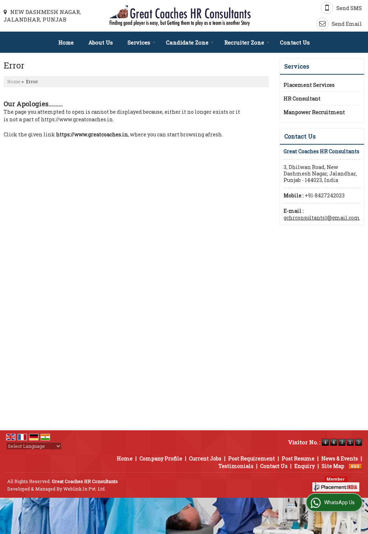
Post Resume (298, 458)
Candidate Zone (187, 42)
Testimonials (235, 466)
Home (66, 42)
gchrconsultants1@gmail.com (322, 217)
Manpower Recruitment (314, 112)
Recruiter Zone (244, 42)
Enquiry (304, 466)
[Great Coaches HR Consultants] (180, 15)
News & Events (339, 458)
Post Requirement (251, 458)
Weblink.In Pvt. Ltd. (84, 489)
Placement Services (309, 84)
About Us (100, 42)
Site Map (333, 466)
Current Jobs (205, 458)
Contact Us (295, 42)
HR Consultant (302, 98)
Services (139, 42)
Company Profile (160, 458)
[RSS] (355, 466)
